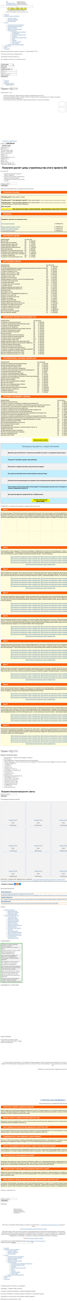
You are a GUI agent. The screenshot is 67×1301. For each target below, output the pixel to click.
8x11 (41, 881)
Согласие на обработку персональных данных (33, 1229)
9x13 (60, 881)
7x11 (26, 881)
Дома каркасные (6, 892)
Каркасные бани (12, 914)
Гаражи (13, 1270)
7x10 (22, 881)
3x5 (35, 903)
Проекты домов (12, 1251)
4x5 (31, 899)
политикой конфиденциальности (50, 1225)
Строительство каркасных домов (13, 917)
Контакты (7, 1279)
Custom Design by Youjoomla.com (35, 1241)
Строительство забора (14, 928)
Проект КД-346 (38, 820)
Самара (36, 1238)
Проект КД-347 (13, 820)
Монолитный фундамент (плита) (10, 227)
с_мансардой (36, 899)
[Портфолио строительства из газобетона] (28, 1078)
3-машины (17, 899)
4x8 (41, 899)
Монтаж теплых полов (14, 933)
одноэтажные (36, 879)
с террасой (23, 903)
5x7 (47, 899)
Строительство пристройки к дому (13, 937)
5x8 (49, 899)
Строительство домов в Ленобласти (21, 1263)
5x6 (45, 899)
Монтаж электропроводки (13, 930)
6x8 (8, 881)
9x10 (51, 881)
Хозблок (13, 1266)
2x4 (29, 903)
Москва (31, 1238)
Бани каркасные (6, 901)
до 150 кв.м (58, 879)
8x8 (35, 881)
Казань (41, 1238)
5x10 (51, 899)
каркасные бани (12, 922)
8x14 (47, 881)
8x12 (44, 881)
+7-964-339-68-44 (17, 8)
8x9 (37, 881)
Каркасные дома (12, 911)
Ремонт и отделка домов (15, 1260)
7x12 (29, 881)
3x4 (33, 903)
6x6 (4, 881)
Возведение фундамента (15, 925)
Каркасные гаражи (13, 912)
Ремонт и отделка (13, 924)
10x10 (63, 881)
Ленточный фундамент (8, 223)
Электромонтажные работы (16, 1275)
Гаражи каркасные (6, 897)
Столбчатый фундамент (8, 230)
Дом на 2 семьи (15, 1272)
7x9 (24, 881)
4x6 (21, 899)
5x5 (43, 899)
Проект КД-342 (38, 845)
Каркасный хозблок (13, 921)
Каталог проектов (9, 910)
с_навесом (27, 899)
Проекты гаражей (13, 1252)
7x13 (32, 881)
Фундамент (4, 67)
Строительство (12, 1262)
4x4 (39, 903)
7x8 (20, 881)
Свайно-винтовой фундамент (9, 229)
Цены (5, 1277)
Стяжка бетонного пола (15, 935)
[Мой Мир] (20, 884)
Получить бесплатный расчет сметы (40, 500)
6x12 (15, 881)
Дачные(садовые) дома (18, 1265)
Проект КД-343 (13, 845)
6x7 (6, 881)
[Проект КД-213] (62, 104)
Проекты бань (12, 1253)
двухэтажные (44, 879)
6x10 (12, 881)
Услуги (6, 1255)
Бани (12, 1269)
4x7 (23, 899)
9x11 (54, 881)
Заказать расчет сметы (40, 440)
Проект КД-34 (38, 871)
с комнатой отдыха (14, 903)
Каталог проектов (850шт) (12, 1249)
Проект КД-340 (13, 871)
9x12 (57, 881)
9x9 (49, 881)
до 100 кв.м (51, 879)
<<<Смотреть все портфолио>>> (53, 1100)
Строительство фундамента (16, 1256)
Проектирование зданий (15, 932)
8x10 (39, 881)
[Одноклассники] (17, 884)
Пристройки (14, 1273)
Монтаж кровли (12, 926)
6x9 (10, 881)
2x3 (27, 903)
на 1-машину (4, 899)
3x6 (37, 903)
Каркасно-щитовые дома (18, 1267)
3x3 (31, 903)
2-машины (11, 899)
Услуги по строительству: (11, 915)
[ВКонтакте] (15, 884)
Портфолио (7, 1276)
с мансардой (5, 903)
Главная (6, 1248)
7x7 (18, 881)
